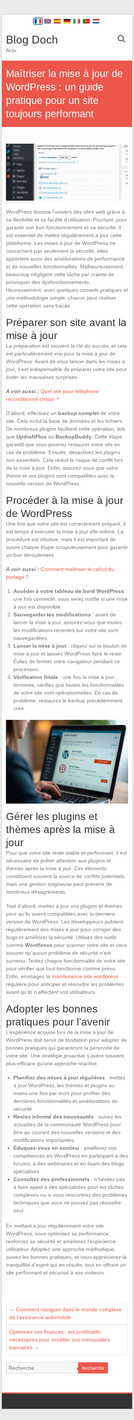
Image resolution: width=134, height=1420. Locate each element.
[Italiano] (76, 21)
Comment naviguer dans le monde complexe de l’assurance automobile (65, 1313)
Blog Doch (32, 39)
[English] (47, 21)
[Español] (57, 21)
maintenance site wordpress (85, 976)
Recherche (93, 1368)
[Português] (86, 21)
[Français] (38, 21)
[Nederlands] (96, 21)
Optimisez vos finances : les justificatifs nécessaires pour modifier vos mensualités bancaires (59, 1339)
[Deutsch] (67, 21)
